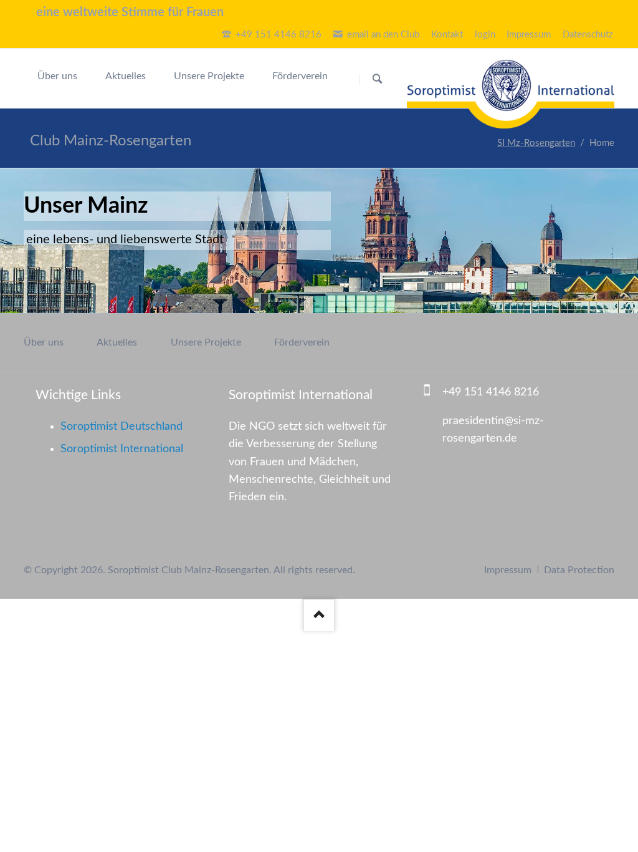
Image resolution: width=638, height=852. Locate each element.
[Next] (608, 241)
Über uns (44, 342)
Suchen (377, 79)
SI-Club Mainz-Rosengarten (341, 303)
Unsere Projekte (206, 342)
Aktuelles (117, 342)
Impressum (507, 570)
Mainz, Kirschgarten (296, 303)
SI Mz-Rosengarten (536, 143)
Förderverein (302, 342)
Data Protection (579, 570)
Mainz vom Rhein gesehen (311, 303)
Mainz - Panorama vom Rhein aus (326, 303)
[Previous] (29, 241)
